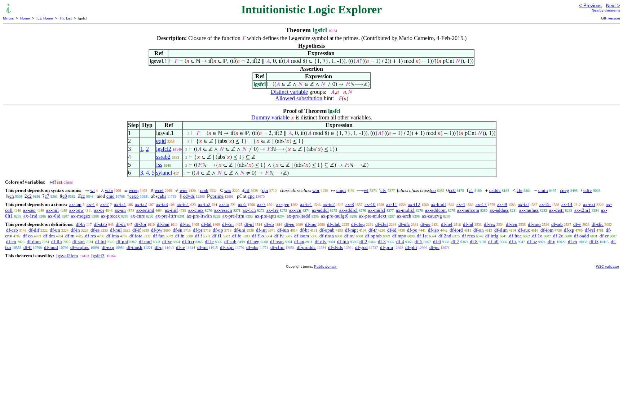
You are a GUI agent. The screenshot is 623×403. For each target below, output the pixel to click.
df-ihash (134, 247)
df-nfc (404, 224)
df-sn (177, 230)
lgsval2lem (67, 255)
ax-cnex (196, 210)
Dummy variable (270, 117)
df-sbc (598, 224)
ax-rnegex (80, 216)
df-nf (249, 224)
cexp (134, 196)
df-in (75, 230)
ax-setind (145, 210)
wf (366, 190)
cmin (543, 190)
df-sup (78, 241)
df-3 (382, 241)
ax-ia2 (141, 204)
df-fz (593, 241)
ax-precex (110, 216)
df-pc (434, 247)
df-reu (511, 224)
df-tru (185, 224)
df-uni (240, 230)
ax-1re (272, 210)
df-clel (381, 224)
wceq (134, 190)
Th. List (65, 18)
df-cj (159, 247)
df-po (412, 230)
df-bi (80, 224)
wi (92, 190)
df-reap (277, 241)
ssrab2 (163, 157)
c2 (29, 196)
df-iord (456, 230)
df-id (392, 230)
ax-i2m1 (582, 210)
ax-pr (99, 210)
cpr (265, 190)
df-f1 (217, 235)
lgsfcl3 (98, 255)
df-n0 (493, 241)
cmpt (341, 190)
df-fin (56, 241)
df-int (261, 230)
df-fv (279, 235)
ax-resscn (223, 210)
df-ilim (501, 230)
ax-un (120, 210)
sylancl (164, 173)
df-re (180, 247)
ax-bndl (438, 204)
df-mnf (145, 241)
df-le (209, 241)
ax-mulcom (468, 210)
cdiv (587, 190)
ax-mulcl (376, 210)
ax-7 (261, 204)
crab (204, 190)
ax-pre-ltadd (298, 216)
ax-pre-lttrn (233, 216)
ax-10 (370, 204)
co (433, 190)
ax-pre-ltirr (165, 216)
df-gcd (361, 247)
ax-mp (75, 204)
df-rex (489, 224)
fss (159, 165)
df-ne (425, 224)
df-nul (116, 230)
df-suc (524, 230)
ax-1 (91, 204)
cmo (110, 196)
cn (11, 196)
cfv (383, 190)
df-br (304, 230)
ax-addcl (320, 210)
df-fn (180, 235)
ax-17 (481, 204)
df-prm (386, 247)
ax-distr (556, 210)
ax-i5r (545, 204)
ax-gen (283, 204)
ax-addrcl (348, 210)
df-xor (228, 224)
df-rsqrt (227, 247)
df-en (11, 241)
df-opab (327, 230)
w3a (109, 190)
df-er (604, 235)
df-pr (197, 230)
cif (246, 190)
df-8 (474, 241)
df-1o (537, 235)
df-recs (468, 235)
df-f (198, 235)
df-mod (51, 247)
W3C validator (607, 266)
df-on (478, 230)
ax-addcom (436, 210)
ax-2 (104, 204)
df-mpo (399, 235)
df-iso (433, 230)
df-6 (437, 241)
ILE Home (44, 18)
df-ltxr (188, 241)
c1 (471, 190)
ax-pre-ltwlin (199, 216)
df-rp (572, 241)
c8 (64, 196)
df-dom (34, 241)
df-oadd (581, 235)
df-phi (411, 247)
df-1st (422, 235)
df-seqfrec (79, 247)
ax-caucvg (432, 216)
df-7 (455, 241)
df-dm (49, 235)
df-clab (334, 224)
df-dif (33, 230)
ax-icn (295, 210)
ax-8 (349, 204)
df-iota (135, 235)
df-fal (206, 224)
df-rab (557, 224)
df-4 (400, 241)
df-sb (269, 224)
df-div (321, 241)
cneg (564, 190)
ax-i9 (502, 204)
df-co (28, 235)
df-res (90, 235)
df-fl (27, 247)
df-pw (156, 230)
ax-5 (242, 204)
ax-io (224, 204)
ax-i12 (414, 204)
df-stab (100, 224)
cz (83, 196)
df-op (218, 230)
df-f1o (258, 235)
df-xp (569, 230)
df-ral (468, 224)
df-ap (299, 241)
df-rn (70, 235)
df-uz (532, 241)
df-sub (230, 241)
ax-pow (76, 210)
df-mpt (351, 230)
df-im (202, 247)
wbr (315, 190)
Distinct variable (289, 92)
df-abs (252, 247)
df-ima (112, 235)
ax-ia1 (120, 204)
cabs (162, 196)
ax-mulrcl (405, 210)
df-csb (12, 230)
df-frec (515, 235)
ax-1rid (30, 216)
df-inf (100, 241)
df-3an (163, 224)
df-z (513, 241)
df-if (136, 230)
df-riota (326, 235)
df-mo (311, 224)
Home (25, 18)
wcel (159, 190)
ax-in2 (204, 204)
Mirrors (8, 18)
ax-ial (523, 204)
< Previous (590, 5)
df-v (577, 224)
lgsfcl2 (163, 149)
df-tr (372, 230)
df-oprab (373, 235)
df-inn (343, 241)
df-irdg (492, 235)
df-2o (558, 235)
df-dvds (335, 247)
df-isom (301, 235)
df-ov (349, 235)
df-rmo (534, 224)
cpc (251, 196)
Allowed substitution (298, 98)
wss (227, 190)
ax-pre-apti (265, 216)
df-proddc (306, 247)
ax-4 (460, 204)
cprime (217, 196)
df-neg (253, 241)
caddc (495, 190)
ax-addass (499, 210)
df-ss (95, 230)
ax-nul (52, 210)
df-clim (277, 247)
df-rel (590, 230)
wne (183, 190)
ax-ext (589, 204)
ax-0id (54, 216)
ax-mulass (529, 210)
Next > (613, 5)
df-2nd (444, 235)
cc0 (452, 190)
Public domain (325, 266)
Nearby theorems (606, 10)
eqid (161, 141)
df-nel (446, 224)
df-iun (283, 230)
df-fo (237, 235)
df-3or (140, 224)
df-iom (546, 230)
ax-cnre (138, 216)
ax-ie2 (329, 204)
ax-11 (391, 204)
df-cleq (358, 224)
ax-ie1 (306, 204)
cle (519, 190)
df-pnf (122, 241)
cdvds (189, 196)
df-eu (289, 224)
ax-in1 (183, 204)
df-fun (159, 235)
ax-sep (29, 210)
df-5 (419, 241)
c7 (47, 196)
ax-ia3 (162, 204)
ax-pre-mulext (372, 216)
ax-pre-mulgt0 (335, 216)
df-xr (167, 241)
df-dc (121, 224)
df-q (552, 241)
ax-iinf (171, 210)
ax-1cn (249, 210)
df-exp (108, 247)
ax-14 (567, 204)
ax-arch (404, 216)
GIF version (610, 18)
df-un (55, 230)
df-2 (363, 241)
